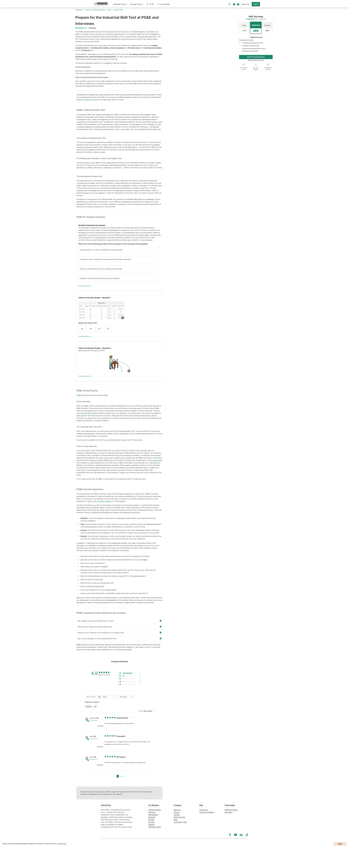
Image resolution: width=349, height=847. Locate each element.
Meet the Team (179, 817)
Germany (151, 812)
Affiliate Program (231, 810)
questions (88, 706)
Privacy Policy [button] (61, 843)
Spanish (151, 824)
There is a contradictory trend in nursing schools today (101, 269)
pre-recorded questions (103, 501)
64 (99, 329)
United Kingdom (154, 810)
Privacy (176, 812)
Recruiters (228, 812)
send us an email (91, 100)
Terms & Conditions (206, 812)
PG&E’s (79, 395)
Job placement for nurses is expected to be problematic (101, 250)
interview (143, 450)
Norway (151, 822)
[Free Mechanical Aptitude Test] (119, 364)
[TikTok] (246, 834)
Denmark (151, 817)
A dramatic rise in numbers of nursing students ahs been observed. (105, 259)
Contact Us (203, 810)
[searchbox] (91, 696)
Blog (175, 820)
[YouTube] (235, 834)
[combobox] (110, 696)
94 (108, 329)
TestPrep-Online (154, 827)
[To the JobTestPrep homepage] (100, 4)
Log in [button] (255, 4)
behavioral (158, 460)
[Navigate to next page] (124, 776)
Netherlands (153, 815)
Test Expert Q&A (180, 822)
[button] (120, 4)
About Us (177, 810)
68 (91, 329)
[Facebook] (229, 834)
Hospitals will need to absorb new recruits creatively (100, 278)
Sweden (151, 820)
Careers (177, 815)
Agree (340, 843)
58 (82, 329)
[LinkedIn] (241, 834)
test (95, 706)
